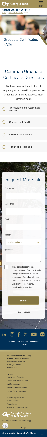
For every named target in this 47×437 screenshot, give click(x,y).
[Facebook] (19, 335)
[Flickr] (42, 335)
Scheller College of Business (16, 9)
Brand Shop (34, 341)
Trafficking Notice (13, 384)
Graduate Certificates (16, 13)
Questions (8, 249)
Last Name (9, 203)
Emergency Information (15, 377)
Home (4, 13)
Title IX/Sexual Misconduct (17, 387)
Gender (7, 234)
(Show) (26, 13)
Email (6, 219)
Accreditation (12, 404)
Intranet (23, 344)
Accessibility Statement (15, 397)
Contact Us (11, 341)
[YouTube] (34, 335)
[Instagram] (12, 334)
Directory (10, 374)
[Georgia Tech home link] (15, 3)
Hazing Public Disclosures (16, 391)
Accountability (12, 400)
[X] (25, 335)
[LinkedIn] (4, 335)
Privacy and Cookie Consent (17, 381)
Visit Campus (23, 341)
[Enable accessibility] (5, 425)
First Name (9, 188)
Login (24, 428)
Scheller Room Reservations (17, 407)
